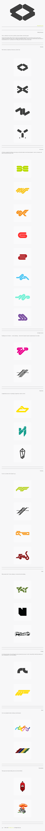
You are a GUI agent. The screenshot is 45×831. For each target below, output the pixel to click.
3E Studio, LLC (11, 827)
